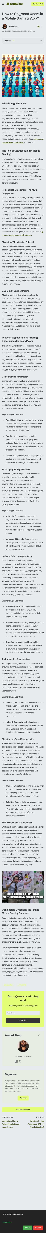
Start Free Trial (38, 4)
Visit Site (23, 1098)
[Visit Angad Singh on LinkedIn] (16, 1061)
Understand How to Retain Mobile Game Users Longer (10, 1124)
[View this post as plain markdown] (38, 26)
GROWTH (8, 985)
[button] (3, 4)
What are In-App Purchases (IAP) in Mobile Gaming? (36, 1124)
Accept (27, 1228)
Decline (38, 1228)
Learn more (7, 1222)
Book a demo (23, 1020)
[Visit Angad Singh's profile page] (39, 1035)
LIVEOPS (22, 985)
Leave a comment (23, 1109)
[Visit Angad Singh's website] (20, 1061)
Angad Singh (14, 26)
